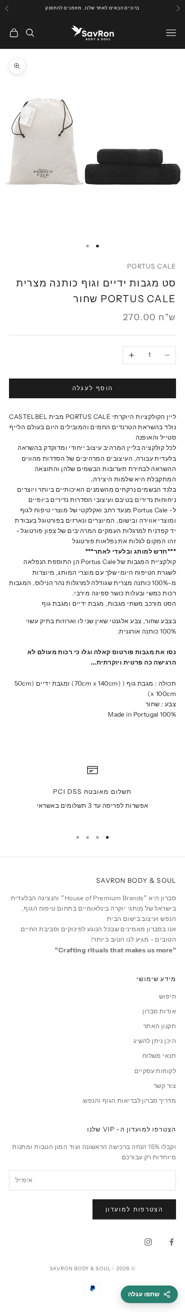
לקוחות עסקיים (155, 1071)
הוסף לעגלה (92, 388)
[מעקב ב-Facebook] (171, 1241)
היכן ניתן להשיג (154, 1041)
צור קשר (165, 1086)
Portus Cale (151, 266)
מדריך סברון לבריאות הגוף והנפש (129, 1100)
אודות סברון (159, 1011)
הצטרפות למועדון (134, 1209)
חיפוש (167, 996)
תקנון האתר (159, 1026)
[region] (92, 793)
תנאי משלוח (159, 1056)
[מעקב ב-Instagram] (148, 1241)
